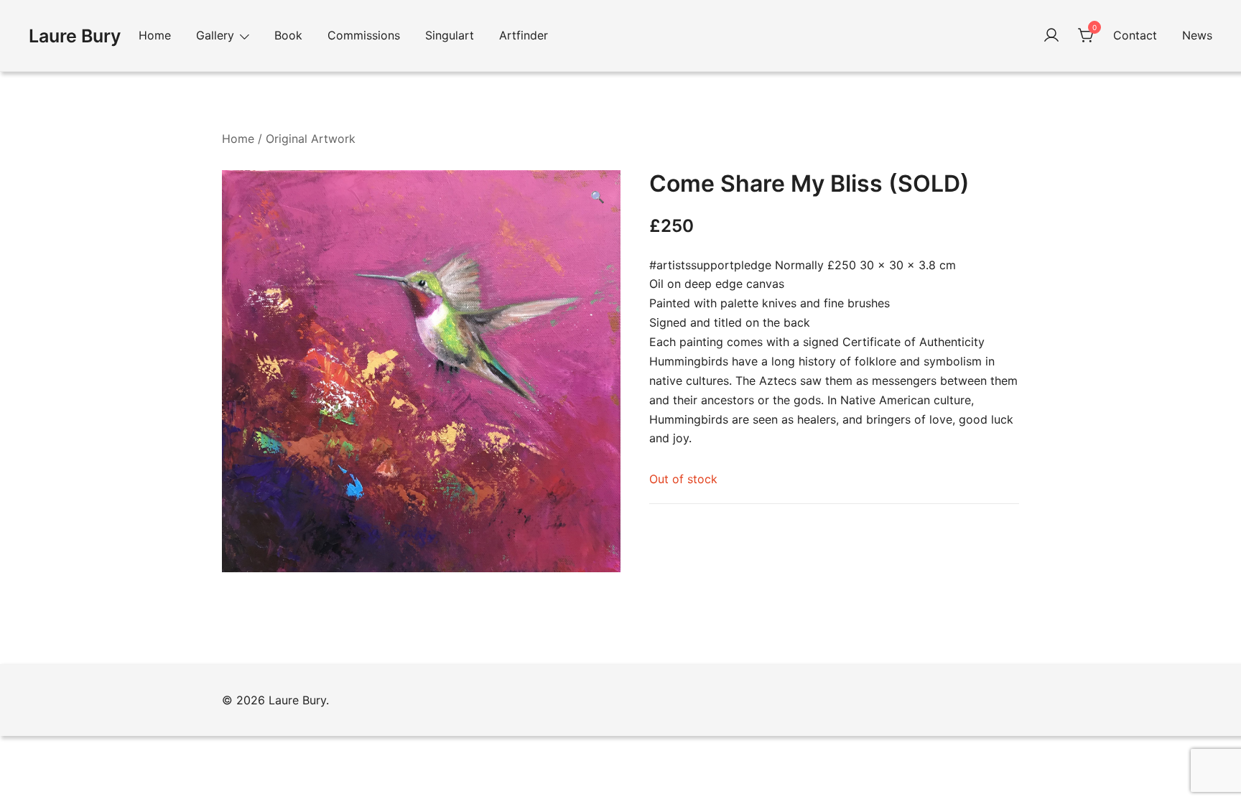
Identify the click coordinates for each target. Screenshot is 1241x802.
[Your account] (1051, 36)
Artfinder (523, 35)
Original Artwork (310, 138)
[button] (597, 197)
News (1197, 35)
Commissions (363, 35)
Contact (1135, 35)
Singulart (449, 35)
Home (155, 35)
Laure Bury (75, 36)
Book (288, 35)
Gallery (215, 35)
